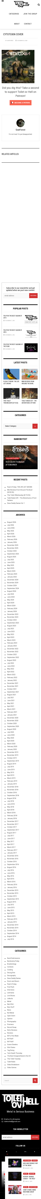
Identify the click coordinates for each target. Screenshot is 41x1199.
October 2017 (12, 827)
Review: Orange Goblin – (29, 1179)
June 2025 (11, 562)
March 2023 (11, 640)
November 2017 (12, 824)
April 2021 (10, 706)
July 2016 (10, 870)
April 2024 (10, 603)
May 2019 (10, 772)
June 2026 (11, 528)
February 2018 (12, 815)
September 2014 (13, 933)
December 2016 (12, 856)
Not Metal (10, 1013)
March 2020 (11, 744)
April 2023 (10, 637)
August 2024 (11, 591)
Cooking (10, 970)
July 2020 (10, 732)
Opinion (34, 1160)
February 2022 (12, 677)
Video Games (11, 1067)
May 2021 (10, 703)
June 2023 (11, 631)
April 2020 (10, 741)
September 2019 (13, 761)
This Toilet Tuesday (14, 1059)
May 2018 (10, 807)
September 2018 (13, 795)
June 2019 (11, 769)
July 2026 (10, 525)
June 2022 (11, 666)
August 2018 (11, 798)
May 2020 (10, 738)
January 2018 (12, 818)
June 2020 (11, 735)
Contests (10, 967)
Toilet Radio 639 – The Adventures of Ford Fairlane (29, 403)
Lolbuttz (10, 998)
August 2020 (11, 729)
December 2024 (12, 580)
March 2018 (11, 813)
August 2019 (11, 764)
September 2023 (13, 623)
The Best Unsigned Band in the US (19, 1056)
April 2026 (10, 534)
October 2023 (12, 620)
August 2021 (11, 695)
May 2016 (10, 876)
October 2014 (12, 930)
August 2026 (11, 522)
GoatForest (10, 40)
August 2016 (11, 867)
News (9, 1010)
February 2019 (12, 781)
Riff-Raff (10, 1041)
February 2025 (12, 574)
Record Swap (11, 1027)
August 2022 (11, 660)
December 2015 (12, 890)
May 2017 (10, 841)
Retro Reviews (12, 1030)
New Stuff (10, 1007)
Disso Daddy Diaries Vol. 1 (16, 503)
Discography (11, 975)
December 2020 (12, 718)
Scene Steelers (12, 1044)
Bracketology (11, 964)
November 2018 (12, 790)
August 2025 (11, 557)
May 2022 (10, 669)
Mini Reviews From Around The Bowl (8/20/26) (28, 383)
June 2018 (11, 804)
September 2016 (13, 864)
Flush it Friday (12, 984)
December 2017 (12, 821)
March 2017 (11, 847)
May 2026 (10, 531)
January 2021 (12, 715)
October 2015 (12, 896)
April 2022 (10, 672)
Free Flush (10, 987)
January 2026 (12, 542)
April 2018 (10, 810)
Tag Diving (10, 1050)
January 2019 (12, 784)
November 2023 (12, 617)
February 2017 (12, 850)
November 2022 (12, 651)
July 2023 (10, 628)
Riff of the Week (12, 1036)
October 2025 (12, 551)
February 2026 (12, 539)
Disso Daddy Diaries (14, 978)
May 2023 (10, 634)
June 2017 (11, 838)
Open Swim (27, 1160)
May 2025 (10, 565)
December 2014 (12, 925)
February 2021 (12, 712)
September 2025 (13, 554)
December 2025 (12, 545)
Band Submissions (13, 958)
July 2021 (10, 697)
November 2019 (12, 755)
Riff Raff (10, 1039)
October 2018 (12, 792)
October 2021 (12, 689)
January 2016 (12, 887)
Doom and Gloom (13, 981)
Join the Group (30, 14)
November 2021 (12, 686)
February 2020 (12, 746)
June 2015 (11, 907)
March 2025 (11, 571)
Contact (28, 24)
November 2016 (12, 859)
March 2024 (11, 605)
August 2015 (11, 902)
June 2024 (11, 597)
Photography (11, 1021)
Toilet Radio (11, 1062)
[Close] (7, 1154)
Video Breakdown (13, 1064)
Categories (14, 14)
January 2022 (12, 680)
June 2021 (11, 700)
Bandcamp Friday (13, 961)
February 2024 (12, 608)
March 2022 (11, 674)
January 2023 (12, 646)
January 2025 (12, 577)
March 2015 (11, 916)
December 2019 (12, 752)
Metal (26, 1173)
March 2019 (11, 778)
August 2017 (11, 833)
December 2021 (12, 683)
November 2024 (12, 583)
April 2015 (10, 913)
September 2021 (13, 692)
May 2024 (10, 600)
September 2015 (13, 899)
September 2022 (13, 657)
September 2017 (13, 830)
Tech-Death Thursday (12, 458)
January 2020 (12, 749)
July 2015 (10, 905)
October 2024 (12, 585)
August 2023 (11, 626)
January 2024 (12, 611)
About (17, 24)
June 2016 (11, 873)
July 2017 (10, 836)
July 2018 (10, 801)
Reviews (32, 1173)
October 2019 (12, 758)
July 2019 (10, 767)
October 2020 (12, 723)
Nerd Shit (10, 1004)
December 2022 (12, 649)
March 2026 (11, 536)
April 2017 (10, 844)
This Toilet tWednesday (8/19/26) (18, 495)
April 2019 (10, 775)
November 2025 (12, 548)
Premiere (10, 1024)
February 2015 (12, 919)
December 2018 (12, 787)
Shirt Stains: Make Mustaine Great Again (29, 1192)
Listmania (10, 993)
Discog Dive (11, 973)
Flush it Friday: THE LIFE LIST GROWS (19, 487)
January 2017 (12, 853)
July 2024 (10, 594)
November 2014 (12, 928)
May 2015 (10, 910)
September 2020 (13, 726)
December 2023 (12, 614)
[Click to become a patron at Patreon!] (20, 103)
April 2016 (10, 879)
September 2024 (13, 588)
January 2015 (12, 922)
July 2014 (10, 939)
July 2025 (10, 560)
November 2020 (12, 720)
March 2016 (11, 882)
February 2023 (12, 643)
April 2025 (10, 568)
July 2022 (10, 663)
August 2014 (11, 936)
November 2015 (12, 893)
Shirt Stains (33, 1187)
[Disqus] (20, 194)
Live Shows (11, 996)
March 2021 (11, 709)
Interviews (10, 990)
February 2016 (12, 884)
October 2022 (12, 654)
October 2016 (12, 861)
